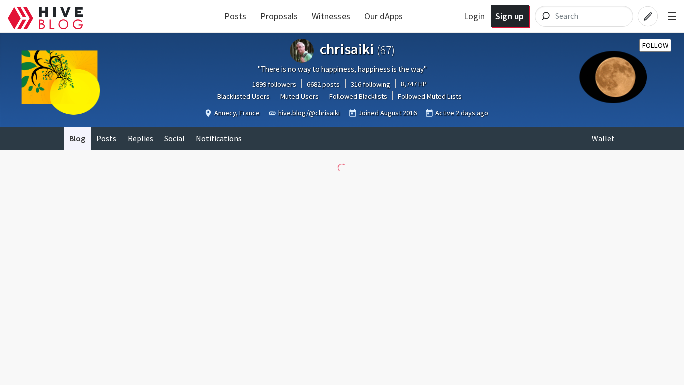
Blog (77, 138)
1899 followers (274, 84)
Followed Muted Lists (430, 96)
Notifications (219, 138)
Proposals (279, 16)
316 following (370, 84)
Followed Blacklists (358, 96)
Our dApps (383, 16)
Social (174, 138)
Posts (235, 16)
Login (474, 16)
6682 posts (323, 84)
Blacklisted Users (243, 96)
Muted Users (299, 96)
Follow (655, 45)
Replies (140, 138)
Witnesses (331, 16)
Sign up (509, 16)
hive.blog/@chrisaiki (309, 112)
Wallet (603, 138)
